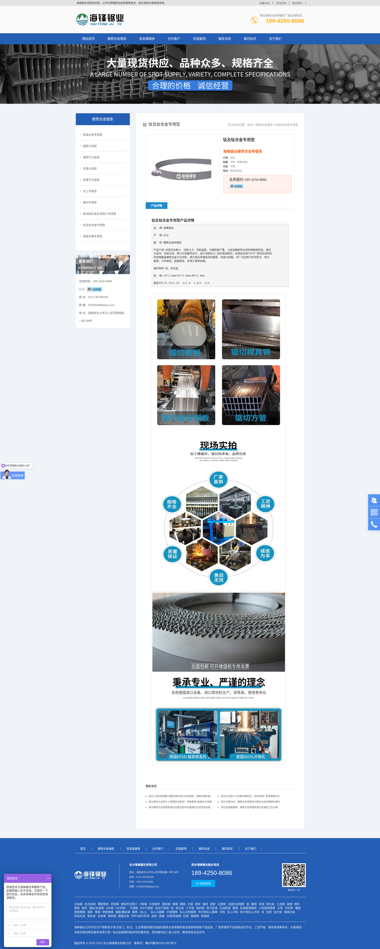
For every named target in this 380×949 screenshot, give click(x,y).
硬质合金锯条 (116, 38)
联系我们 (297, 3)
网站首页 (88, 38)
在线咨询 (281, 3)
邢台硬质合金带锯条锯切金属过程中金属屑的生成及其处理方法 (179, 808)
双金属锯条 (147, 38)
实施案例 (199, 38)
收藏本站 (264, 3)
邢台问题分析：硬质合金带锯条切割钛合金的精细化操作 (250, 801)
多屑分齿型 (90, 168)
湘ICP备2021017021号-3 (160, 943)
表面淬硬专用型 (92, 236)
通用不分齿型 (91, 157)
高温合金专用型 (92, 134)
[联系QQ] (94, 289)
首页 (250, 124)
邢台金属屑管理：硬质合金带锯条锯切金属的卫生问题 (249, 807)
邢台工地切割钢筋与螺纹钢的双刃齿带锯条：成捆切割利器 (179, 796)
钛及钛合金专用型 (94, 225)
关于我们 (275, 38)
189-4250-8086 (285, 21)
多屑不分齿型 (91, 179)
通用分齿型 (90, 146)
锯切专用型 (90, 202)
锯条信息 (224, 38)
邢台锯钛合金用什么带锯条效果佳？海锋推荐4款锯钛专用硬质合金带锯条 (180, 802)
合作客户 (174, 38)
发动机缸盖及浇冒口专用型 (99, 213)
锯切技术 (250, 38)
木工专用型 (90, 191)
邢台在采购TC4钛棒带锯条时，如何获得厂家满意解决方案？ (250, 797)
